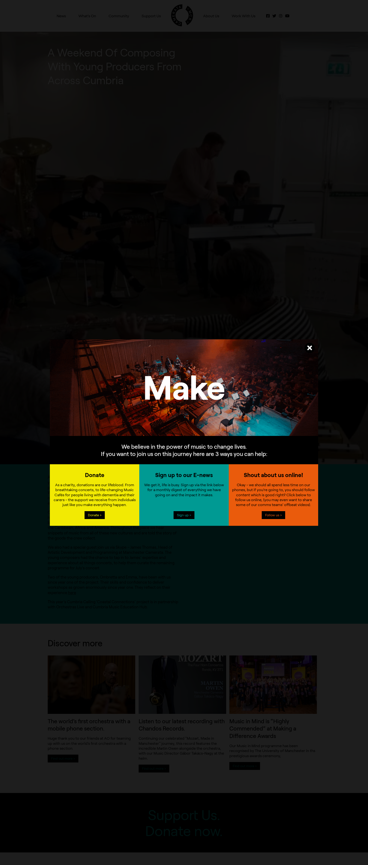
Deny (184, 435)
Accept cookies (149, 435)
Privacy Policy (174, 445)
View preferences (219, 435)
